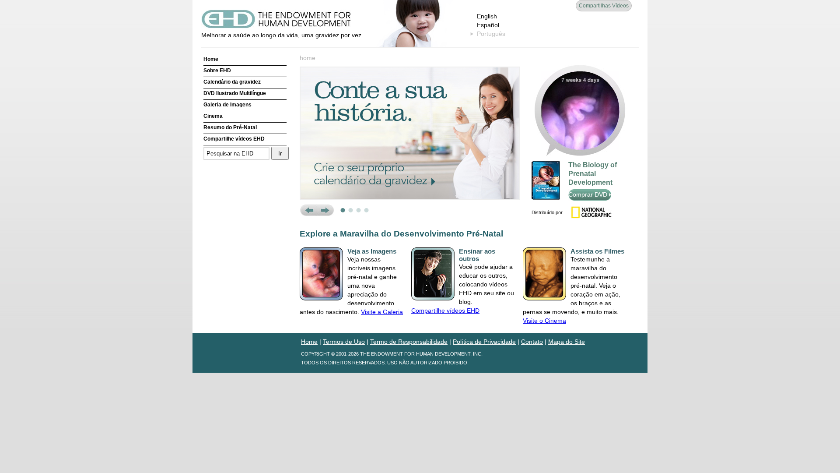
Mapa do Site (566, 341)
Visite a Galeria (382, 311)
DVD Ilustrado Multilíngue (234, 93)
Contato (532, 341)
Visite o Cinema (544, 320)
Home (210, 59)
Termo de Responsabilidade (409, 341)
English (487, 16)
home (307, 57)
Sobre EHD (217, 70)
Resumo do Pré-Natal (230, 127)
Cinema (213, 116)
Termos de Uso (344, 341)
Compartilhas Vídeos (604, 6)
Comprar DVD (588, 194)
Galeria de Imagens (227, 105)
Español (488, 24)
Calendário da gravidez (232, 82)
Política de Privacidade (484, 341)
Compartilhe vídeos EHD (234, 139)
